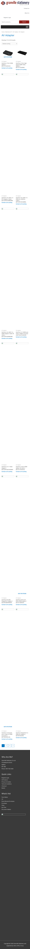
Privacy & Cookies (6, 782)
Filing (3, 805)
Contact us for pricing (7, 68)
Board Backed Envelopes (8, 801)
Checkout (4, 786)
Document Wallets (6, 809)
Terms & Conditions (7, 784)
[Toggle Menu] (27, 27)
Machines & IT (8, 32)
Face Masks (5, 797)
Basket (3, 788)
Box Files (4, 807)
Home (3, 32)
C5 (2, 799)
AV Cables (15, 32)
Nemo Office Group (19, 945)
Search (24, 22)
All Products (5, 780)
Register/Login (5, 777)
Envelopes (4, 803)
